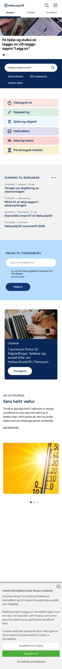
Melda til (18, 286)
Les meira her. (11, 427)
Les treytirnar (17, 276)
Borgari (10, 12)
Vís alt (53, 178)
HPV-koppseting (38, 76)
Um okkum (51, 12)
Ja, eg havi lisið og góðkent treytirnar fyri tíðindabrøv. (32, 272)
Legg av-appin (15, 82)
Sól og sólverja (15, 76)
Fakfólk (31, 12)
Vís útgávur (20, 371)
